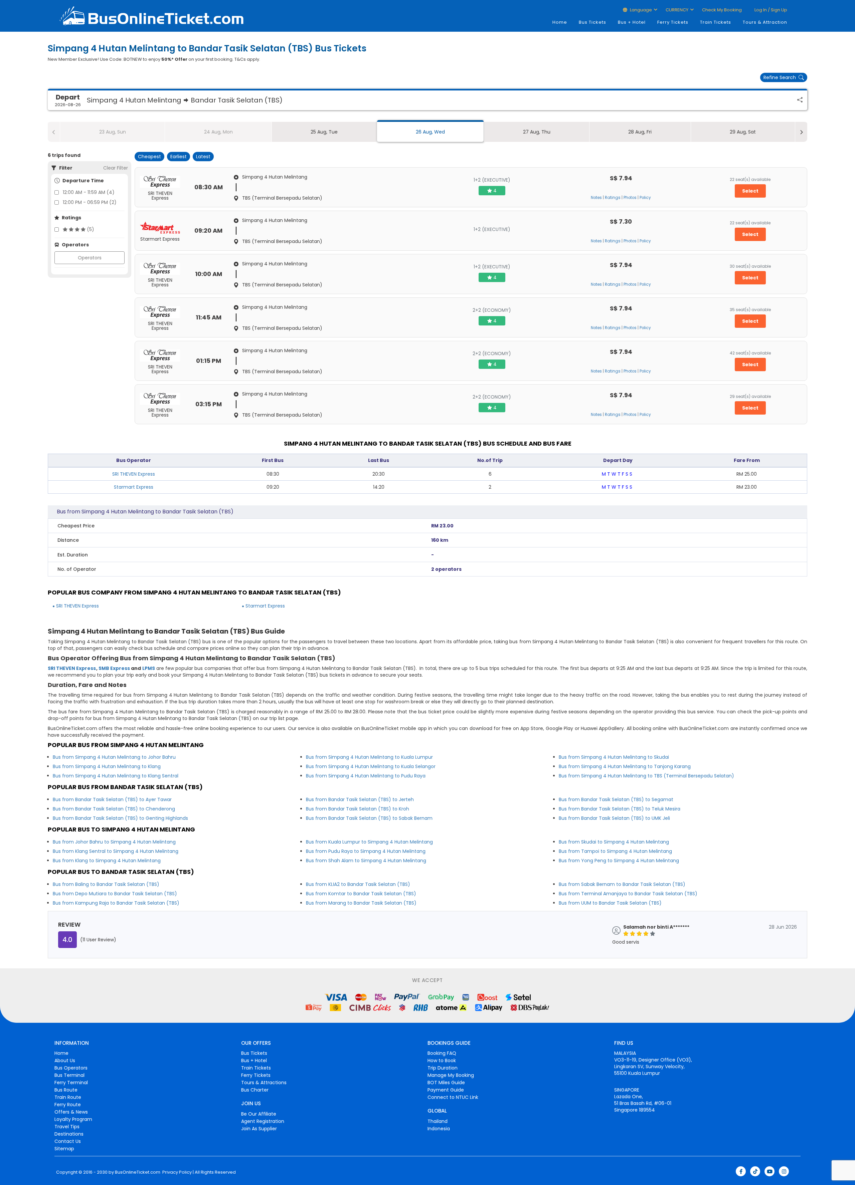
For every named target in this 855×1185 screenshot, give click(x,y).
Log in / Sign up (770, 10)
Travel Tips (66, 1126)
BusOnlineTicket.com (137, 1172)
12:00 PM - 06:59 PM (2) (90, 202)
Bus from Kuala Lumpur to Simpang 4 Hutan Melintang (369, 842)
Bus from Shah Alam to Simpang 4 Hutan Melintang (366, 860)
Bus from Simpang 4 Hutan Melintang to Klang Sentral (115, 775)
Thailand (438, 1121)
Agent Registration (262, 1121)
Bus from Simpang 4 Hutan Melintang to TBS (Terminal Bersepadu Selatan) (646, 775)
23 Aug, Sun (112, 132)
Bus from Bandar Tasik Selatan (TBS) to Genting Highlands (120, 818)
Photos (630, 197)
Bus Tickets (592, 22)
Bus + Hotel (632, 22)
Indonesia (439, 1128)
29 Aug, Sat (743, 132)
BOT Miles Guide (446, 1082)
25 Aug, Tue (324, 132)
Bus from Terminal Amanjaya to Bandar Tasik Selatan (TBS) (628, 893)
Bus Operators (71, 1067)
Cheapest (149, 156)
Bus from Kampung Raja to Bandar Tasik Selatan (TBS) (116, 903)
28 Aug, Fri (640, 132)
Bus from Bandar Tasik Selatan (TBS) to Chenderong (114, 808)
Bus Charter (255, 1090)
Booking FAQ (442, 1053)
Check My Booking (722, 10)
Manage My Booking (451, 1075)
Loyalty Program (73, 1119)
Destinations (68, 1134)
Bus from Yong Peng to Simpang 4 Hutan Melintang (619, 860)
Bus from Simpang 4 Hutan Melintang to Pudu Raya (365, 775)
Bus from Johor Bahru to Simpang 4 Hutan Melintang (114, 842)
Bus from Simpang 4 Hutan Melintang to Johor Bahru (114, 757)
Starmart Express (133, 487)
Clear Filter (115, 168)
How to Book (442, 1060)
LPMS (148, 668)
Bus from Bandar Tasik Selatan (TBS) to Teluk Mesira (619, 808)
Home (559, 22)
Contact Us (67, 1141)
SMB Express (114, 668)
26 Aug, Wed (430, 132)
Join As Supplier (259, 1128)
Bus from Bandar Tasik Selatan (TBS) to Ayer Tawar (112, 799)
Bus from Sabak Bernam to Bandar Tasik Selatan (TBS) (622, 884)
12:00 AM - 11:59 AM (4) (89, 192)
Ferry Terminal (71, 1082)
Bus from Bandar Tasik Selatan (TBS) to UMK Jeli (614, 818)
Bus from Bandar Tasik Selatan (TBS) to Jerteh (360, 799)
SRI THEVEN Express (133, 474)
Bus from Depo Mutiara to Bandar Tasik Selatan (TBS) (115, 893)
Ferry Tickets (672, 22)
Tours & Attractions (264, 1082)
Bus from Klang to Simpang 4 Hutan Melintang (107, 860)
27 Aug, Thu (536, 132)
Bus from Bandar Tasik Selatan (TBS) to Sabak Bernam (369, 818)
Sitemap (64, 1148)
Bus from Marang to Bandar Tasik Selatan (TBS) (361, 903)
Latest (203, 156)
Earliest (178, 156)
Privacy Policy (176, 1172)
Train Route (67, 1097)
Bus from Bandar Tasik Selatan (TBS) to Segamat (616, 799)
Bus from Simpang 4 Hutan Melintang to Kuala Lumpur (369, 757)
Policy (645, 197)
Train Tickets (715, 22)
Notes (596, 197)
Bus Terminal (69, 1075)
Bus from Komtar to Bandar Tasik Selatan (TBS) (361, 893)
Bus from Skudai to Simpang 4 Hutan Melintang (614, 842)
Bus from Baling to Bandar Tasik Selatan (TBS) (106, 884)
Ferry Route (67, 1104)
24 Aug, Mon (218, 132)
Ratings (613, 197)
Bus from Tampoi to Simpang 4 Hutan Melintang (615, 851)
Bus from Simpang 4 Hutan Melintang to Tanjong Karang (625, 766)
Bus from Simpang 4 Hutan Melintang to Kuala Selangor (371, 766)
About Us (64, 1060)
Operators (90, 257)
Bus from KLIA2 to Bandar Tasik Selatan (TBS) (358, 884)
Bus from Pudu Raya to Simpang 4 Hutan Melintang (365, 851)
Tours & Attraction (765, 22)
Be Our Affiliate (258, 1114)
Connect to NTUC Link (453, 1097)
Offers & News (71, 1112)
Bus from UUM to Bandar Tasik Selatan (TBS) (610, 903)
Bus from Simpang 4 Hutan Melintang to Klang (107, 766)
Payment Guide (446, 1090)
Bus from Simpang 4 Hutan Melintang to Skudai (614, 757)
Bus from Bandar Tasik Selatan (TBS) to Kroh (357, 808)
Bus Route (65, 1090)
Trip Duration (443, 1067)
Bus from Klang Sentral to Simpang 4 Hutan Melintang (115, 851)
